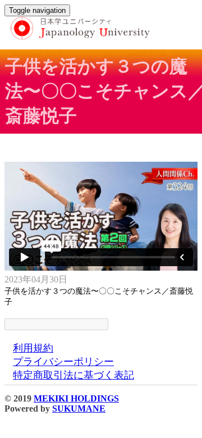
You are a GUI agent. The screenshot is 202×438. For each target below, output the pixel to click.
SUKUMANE (78, 408)
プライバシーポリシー (63, 361)
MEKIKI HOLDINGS (76, 398)
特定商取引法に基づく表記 (73, 375)
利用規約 (33, 348)
